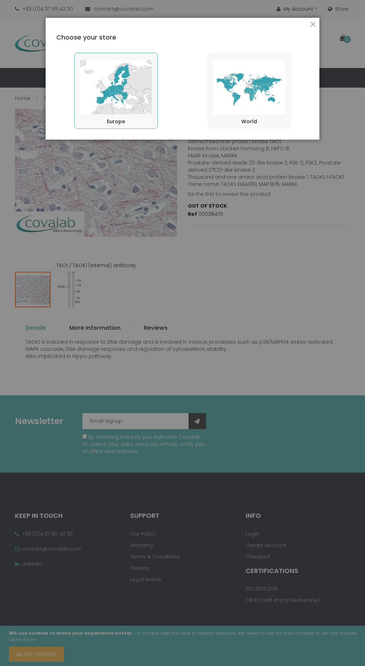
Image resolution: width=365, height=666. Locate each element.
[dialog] (182, 333)
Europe (116, 121)
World (249, 121)
